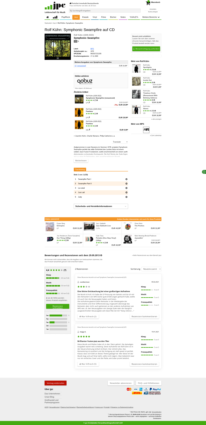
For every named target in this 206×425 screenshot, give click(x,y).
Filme (103, 17)
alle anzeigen (156, 119)
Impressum (99, 407)
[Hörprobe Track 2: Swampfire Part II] (126, 183)
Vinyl (95, 17)
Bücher (113, 17)
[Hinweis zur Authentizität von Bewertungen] (97, 100)
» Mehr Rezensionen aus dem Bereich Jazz (146, 255)
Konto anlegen (153, 12)
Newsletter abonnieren (121, 383)
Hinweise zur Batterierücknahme (122, 407)
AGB (46, 407)
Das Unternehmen (52, 394)
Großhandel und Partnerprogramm (52, 401)
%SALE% (134, 17)
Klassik (85, 17)
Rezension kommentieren (144, 316)
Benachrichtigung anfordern (147, 49)
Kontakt (107, 407)
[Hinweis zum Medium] (78, 41)
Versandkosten (54, 407)
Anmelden (153, 9)
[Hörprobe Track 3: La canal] (126, 188)
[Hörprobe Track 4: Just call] (126, 192)
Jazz (76, 17)
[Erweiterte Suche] (138, 10)
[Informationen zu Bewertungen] (101, 255)
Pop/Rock (66, 17)
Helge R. (83, 332)
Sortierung (135, 269)
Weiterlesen (81, 161)
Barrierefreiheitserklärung (85, 407)
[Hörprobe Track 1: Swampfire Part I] (126, 179)
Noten (123, 17)
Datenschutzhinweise (68, 407)
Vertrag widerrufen (55, 383)
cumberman (85, 282)
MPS (92, 49)
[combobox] (105, 11)
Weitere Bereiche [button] (149, 17)
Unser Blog (49, 397)
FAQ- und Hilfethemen (148, 383)
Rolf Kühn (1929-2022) (84, 35)
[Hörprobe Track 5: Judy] (126, 197)
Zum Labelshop (156, 135)
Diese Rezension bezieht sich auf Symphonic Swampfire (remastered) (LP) (101, 277)
